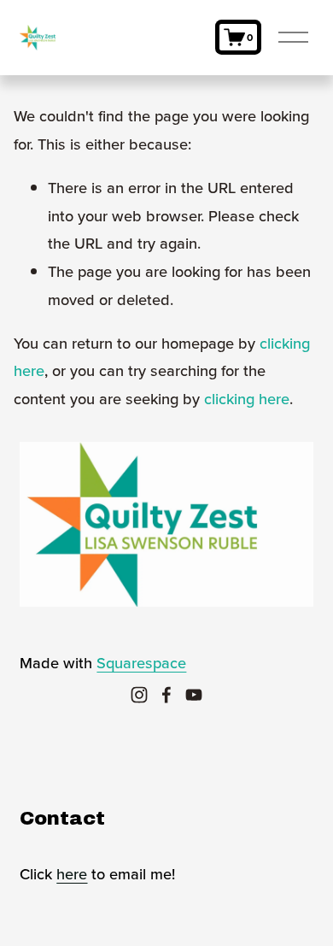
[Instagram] (139, 694)
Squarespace (141, 662)
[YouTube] (193, 694)
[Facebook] (166, 694)
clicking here (246, 398)
